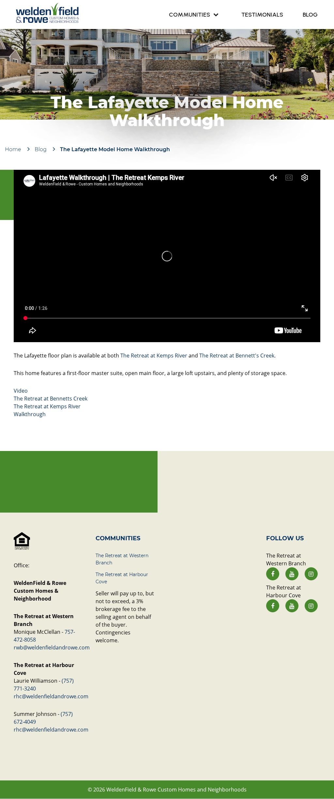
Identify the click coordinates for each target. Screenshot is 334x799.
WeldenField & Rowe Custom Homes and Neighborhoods (176, 789)
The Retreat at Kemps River (153, 355)
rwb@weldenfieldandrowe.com (52, 647)
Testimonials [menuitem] (262, 14)
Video (21, 390)
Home (13, 149)
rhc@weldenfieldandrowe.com (51, 696)
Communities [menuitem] (189, 14)
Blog (41, 149)
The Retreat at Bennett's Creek (236, 355)
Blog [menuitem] (310, 14)
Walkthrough (30, 414)
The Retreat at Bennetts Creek (50, 398)
